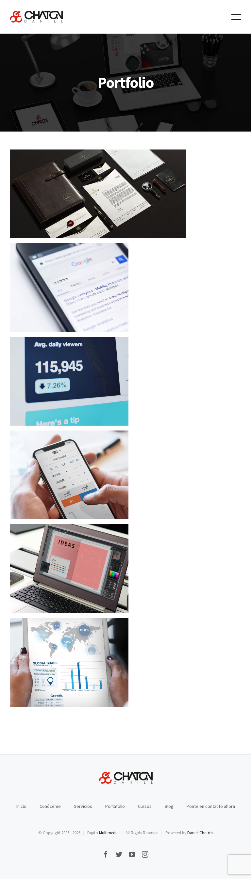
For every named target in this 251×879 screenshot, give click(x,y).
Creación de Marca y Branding (98, 194)
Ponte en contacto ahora (211, 806)
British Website (69, 662)
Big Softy (69, 381)
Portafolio (115, 806)
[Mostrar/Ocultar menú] (236, 17)
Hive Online (69, 475)
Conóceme (50, 806)
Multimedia (109, 833)
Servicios (83, 806)
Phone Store (69, 568)
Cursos (145, 806)
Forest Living (69, 287)
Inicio (21, 806)
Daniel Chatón (200, 833)
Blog (169, 806)
